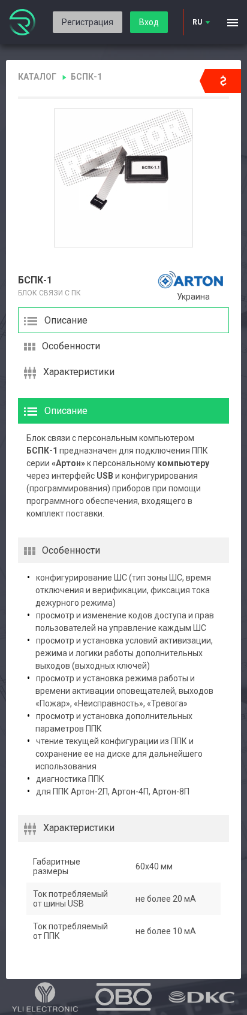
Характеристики (79, 371)
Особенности (71, 346)
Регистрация (87, 22)
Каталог (37, 76)
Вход (149, 22)
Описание (66, 320)
